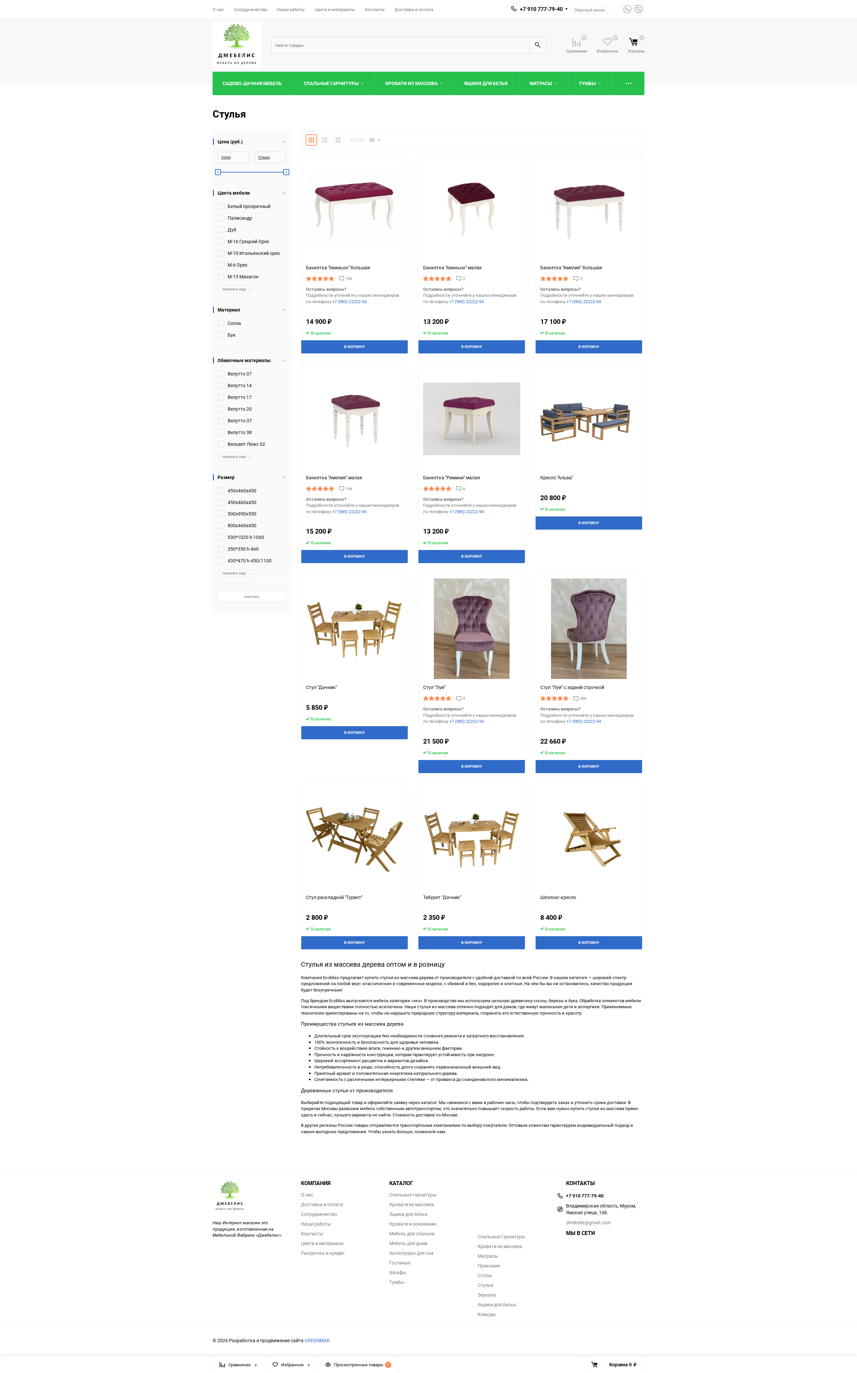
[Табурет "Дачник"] (471, 838)
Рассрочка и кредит (323, 1253)
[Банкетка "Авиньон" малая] (471, 209)
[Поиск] (537, 45)
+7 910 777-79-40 (541, 9)
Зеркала (487, 1295)
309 (583, 698)
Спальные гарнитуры (413, 1194)
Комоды (487, 1314)
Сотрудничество (250, 9)
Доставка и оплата (414, 9)
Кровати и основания (413, 1224)
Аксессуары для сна (411, 1253)
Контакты (375, 9)
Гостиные (399, 1262)
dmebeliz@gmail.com (588, 1222)
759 (349, 278)
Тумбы (396, 1282)
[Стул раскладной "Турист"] (354, 838)
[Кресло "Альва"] (588, 419)
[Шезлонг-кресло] (588, 838)
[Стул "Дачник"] (354, 628)
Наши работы (291, 9)
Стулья (485, 1285)
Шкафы (397, 1272)
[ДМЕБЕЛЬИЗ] (252, 1196)
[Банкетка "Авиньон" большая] (354, 209)
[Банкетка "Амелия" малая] (354, 419)
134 (349, 488)
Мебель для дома (408, 1243)
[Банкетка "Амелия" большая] (588, 209)
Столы (485, 1275)
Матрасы (488, 1256)
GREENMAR (317, 1340)
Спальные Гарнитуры (501, 1236)
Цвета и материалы (335, 9)
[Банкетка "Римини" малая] (471, 419)
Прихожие (489, 1265)
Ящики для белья (408, 1214)
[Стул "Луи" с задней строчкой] (588, 628)
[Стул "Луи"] (471, 628)
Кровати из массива (411, 1204)
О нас (218, 9)
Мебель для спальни (412, 1233)
